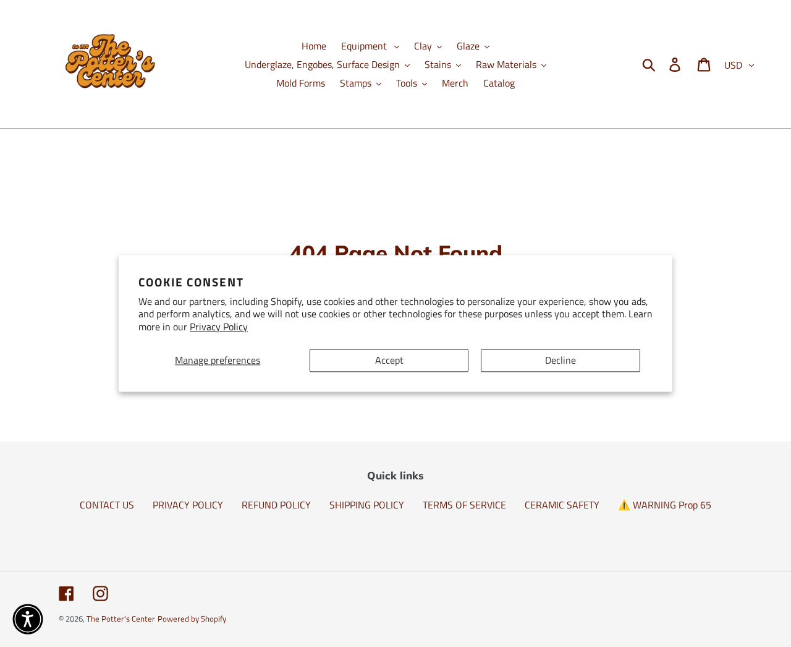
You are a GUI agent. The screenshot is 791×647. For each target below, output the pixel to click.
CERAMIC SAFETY (562, 504)
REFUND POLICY (276, 504)
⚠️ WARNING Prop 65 (664, 504)
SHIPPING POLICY (366, 504)
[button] (27, 619)
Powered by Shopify (192, 618)
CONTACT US (107, 504)
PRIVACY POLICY (188, 504)
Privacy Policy (219, 327)
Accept (389, 360)
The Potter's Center (121, 618)
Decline (560, 360)
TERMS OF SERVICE (464, 504)
